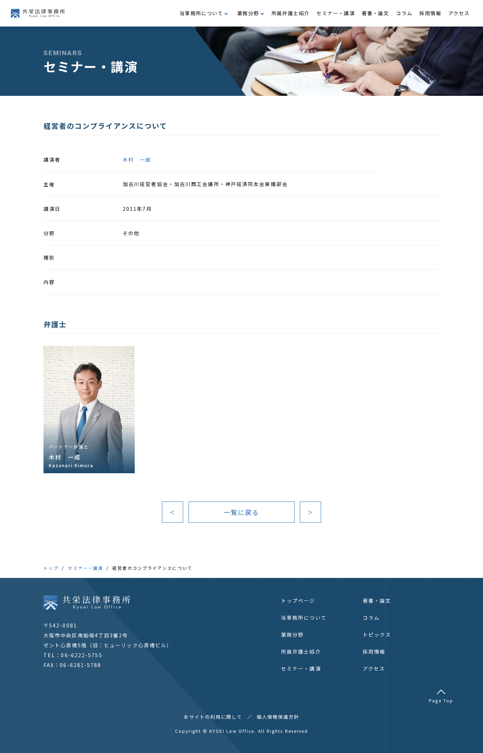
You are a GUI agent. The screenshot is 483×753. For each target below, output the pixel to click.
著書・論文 (375, 13)
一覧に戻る (242, 512)
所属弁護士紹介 (291, 13)
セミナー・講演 (335, 13)
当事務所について (304, 617)
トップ (50, 568)
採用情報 (430, 13)
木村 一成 (137, 159)
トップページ (298, 600)
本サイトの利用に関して (213, 716)
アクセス (459, 13)
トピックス (377, 634)
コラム (404, 13)
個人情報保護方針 (278, 716)
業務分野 (292, 634)
